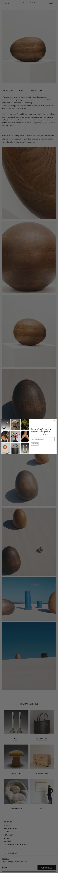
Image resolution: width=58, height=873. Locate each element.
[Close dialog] (55, 421)
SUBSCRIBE (35, 444)
